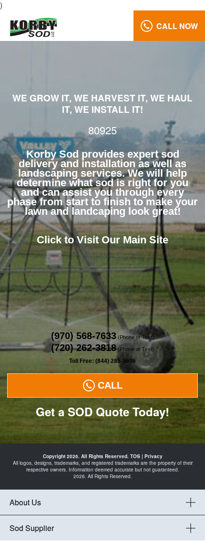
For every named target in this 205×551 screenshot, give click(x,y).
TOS (135, 456)
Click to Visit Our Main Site (102, 240)
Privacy (153, 456)
